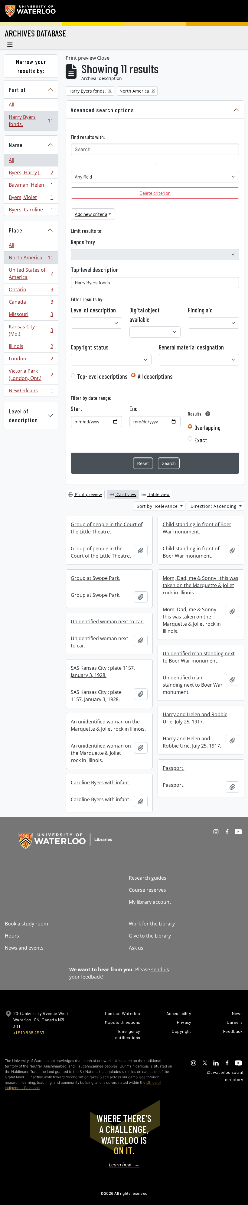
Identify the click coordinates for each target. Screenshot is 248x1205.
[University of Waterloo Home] (30, 11)
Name (16, 144)
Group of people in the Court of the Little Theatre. (106, 528)
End (133, 408)
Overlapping (207, 427)
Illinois (30, 348)
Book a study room (26, 923)
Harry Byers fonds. (30, 121)
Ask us (136, 947)
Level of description (23, 415)
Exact (200, 440)
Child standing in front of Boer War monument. (197, 528)
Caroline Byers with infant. (100, 782)
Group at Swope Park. (95, 578)
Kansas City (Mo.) (30, 330)
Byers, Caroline (30, 211)
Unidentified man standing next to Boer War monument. (199, 657)
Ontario (30, 291)
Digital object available (144, 314)
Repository (83, 241)
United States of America (30, 273)
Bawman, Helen (30, 186)
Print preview (88, 494)
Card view (125, 494)
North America (30, 259)
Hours (12, 935)
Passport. (173, 768)
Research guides (147, 877)
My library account (150, 902)
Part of (17, 89)
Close (103, 58)
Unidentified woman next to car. (107, 621)
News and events (24, 947)
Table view (158, 494)
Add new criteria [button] (91, 214)
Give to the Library (150, 935)
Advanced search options (102, 109)
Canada (30, 303)
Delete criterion (155, 193)
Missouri (30, 316)
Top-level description (95, 269)
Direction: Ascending (214, 506)
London (30, 360)
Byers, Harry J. (30, 174)
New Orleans (30, 392)
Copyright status (90, 347)
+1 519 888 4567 (28, 1032)
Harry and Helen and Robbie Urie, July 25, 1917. (195, 718)
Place (15, 230)
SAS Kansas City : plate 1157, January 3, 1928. (103, 671)
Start (76, 408)
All (11, 104)
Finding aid (200, 310)
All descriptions (155, 376)
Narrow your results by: (31, 66)
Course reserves (147, 890)
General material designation (191, 347)
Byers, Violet (30, 199)
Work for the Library (152, 923)
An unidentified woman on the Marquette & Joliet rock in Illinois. (108, 725)
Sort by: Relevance (158, 506)
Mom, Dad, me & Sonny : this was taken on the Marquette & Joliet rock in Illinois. (200, 585)
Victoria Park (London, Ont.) (30, 374)
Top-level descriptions (102, 376)
